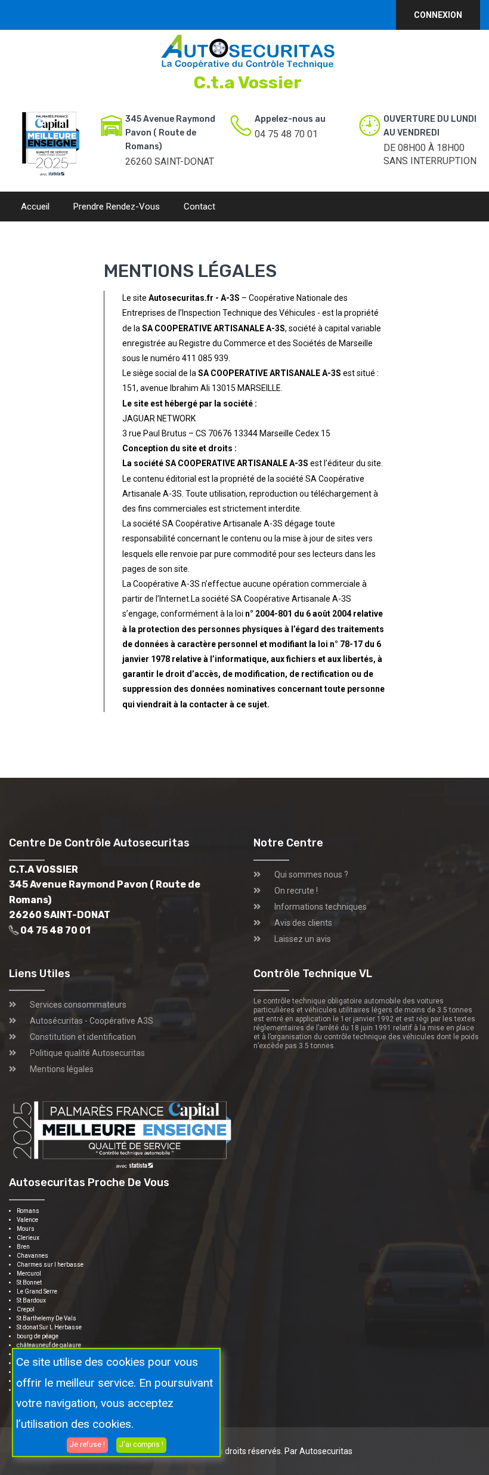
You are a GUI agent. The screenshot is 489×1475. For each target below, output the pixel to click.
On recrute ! (296, 890)
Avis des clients (303, 923)
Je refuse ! (87, 1444)
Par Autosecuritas (318, 1451)
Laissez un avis (302, 939)
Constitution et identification (83, 1037)
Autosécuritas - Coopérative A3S (91, 1021)
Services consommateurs (78, 1004)
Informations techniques (320, 907)
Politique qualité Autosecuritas (87, 1053)
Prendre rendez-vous (116, 206)
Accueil (35, 206)
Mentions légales (62, 1069)
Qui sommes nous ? (311, 874)
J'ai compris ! (141, 1444)
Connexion (438, 15)
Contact (199, 206)
